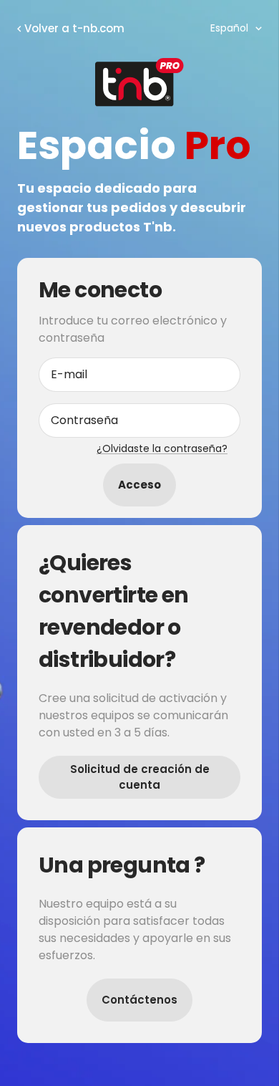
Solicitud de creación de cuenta (140, 777)
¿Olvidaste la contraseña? (162, 448)
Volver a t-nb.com (74, 28)
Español (229, 28)
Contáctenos (139, 999)
